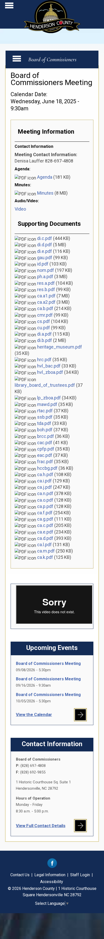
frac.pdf (45, 461)
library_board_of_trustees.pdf (45, 385)
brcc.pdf (45, 436)
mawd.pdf (47, 404)
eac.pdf (44, 455)
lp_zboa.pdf (49, 397)
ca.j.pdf (44, 487)
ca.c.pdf (45, 525)
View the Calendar (34, 714)
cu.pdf (43, 327)
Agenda (44, 177)
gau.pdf (44, 257)
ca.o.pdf (45, 500)
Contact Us (20, 874)
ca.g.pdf (45, 519)
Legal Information (49, 874)
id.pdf (42, 264)
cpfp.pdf (45, 449)
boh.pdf (45, 429)
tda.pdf (44, 423)
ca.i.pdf (44, 480)
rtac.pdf (45, 410)
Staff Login (80, 874)
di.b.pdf (44, 340)
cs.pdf (43, 321)
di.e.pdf (44, 251)
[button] (9, 7)
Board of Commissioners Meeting (48, 663)
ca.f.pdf (45, 512)
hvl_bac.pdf (49, 366)
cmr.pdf (45, 315)
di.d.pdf (44, 244)
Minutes (45, 193)
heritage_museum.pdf (59, 347)
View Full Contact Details (40, 825)
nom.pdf (45, 270)
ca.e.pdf (45, 532)
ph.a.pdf (45, 276)
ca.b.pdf (45, 308)
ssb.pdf (45, 417)
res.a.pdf (46, 283)
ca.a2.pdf (46, 302)
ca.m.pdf (46, 551)
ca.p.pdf (45, 506)
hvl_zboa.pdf (50, 372)
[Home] (52, 31)
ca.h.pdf (45, 474)
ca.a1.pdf (46, 295)
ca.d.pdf (45, 538)
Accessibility (51, 881)
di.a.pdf (44, 334)
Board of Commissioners (52, 59)
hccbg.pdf (47, 468)
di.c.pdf (44, 238)
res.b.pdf (46, 289)
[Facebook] (52, 866)
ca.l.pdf (44, 544)
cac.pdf (44, 442)
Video (20, 209)
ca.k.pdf (45, 557)
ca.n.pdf (45, 493)
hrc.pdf (44, 359)
